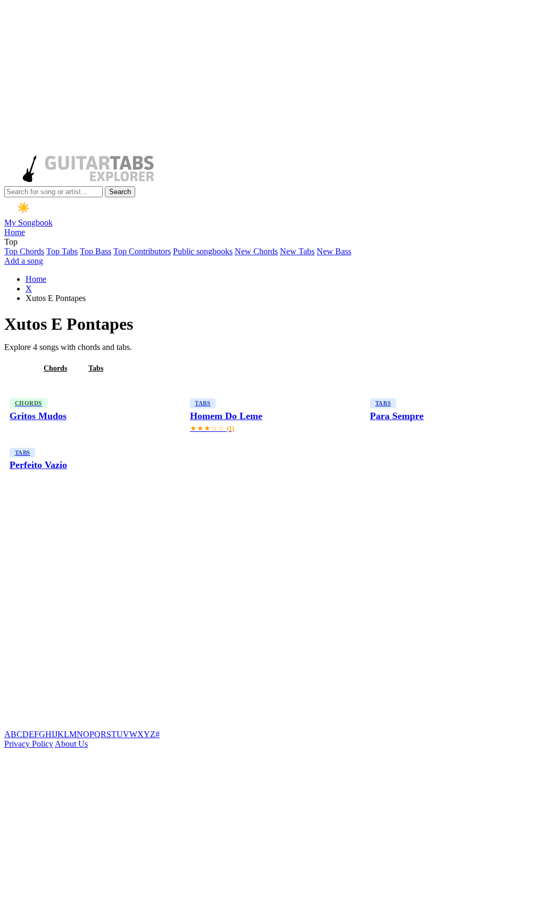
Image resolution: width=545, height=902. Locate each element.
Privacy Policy (28, 743)
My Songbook (28, 222)
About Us (71, 743)
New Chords (256, 251)
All (17, 368)
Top (11, 241)
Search (120, 192)
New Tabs (297, 251)
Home (14, 232)
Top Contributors (142, 251)
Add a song (23, 260)
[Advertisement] (270, 78)
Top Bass (95, 251)
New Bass (334, 251)
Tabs (95, 368)
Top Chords (24, 251)
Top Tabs (62, 251)
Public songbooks (203, 251)
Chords (55, 368)
